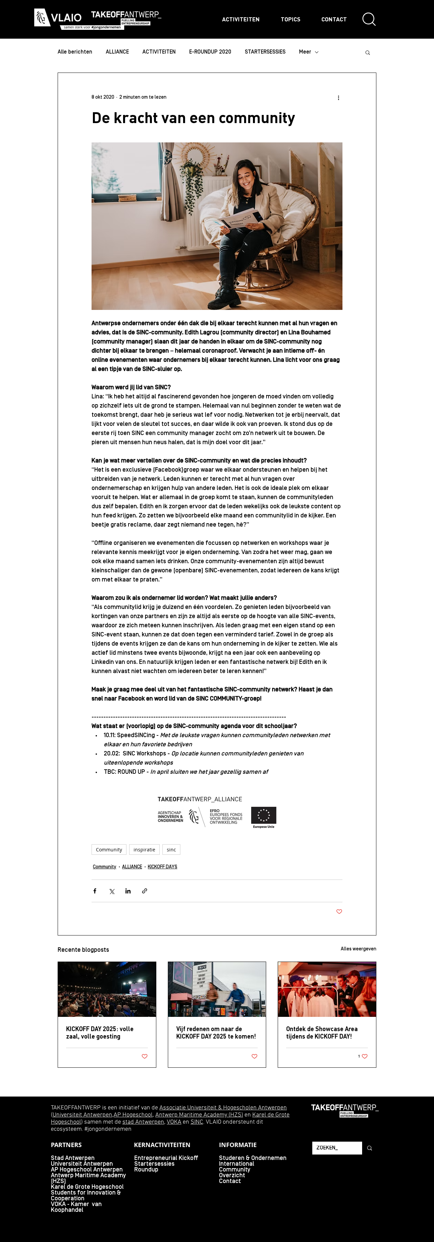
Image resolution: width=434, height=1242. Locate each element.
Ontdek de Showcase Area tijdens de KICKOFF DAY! (322, 1032)
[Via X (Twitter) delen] (111, 891)
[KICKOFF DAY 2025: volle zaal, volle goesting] (107, 989)
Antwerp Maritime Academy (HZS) (199, 1115)
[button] (367, 52)
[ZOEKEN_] (369, 1148)
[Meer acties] (338, 97)
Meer (305, 52)
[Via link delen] (144, 891)
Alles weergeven (358, 949)
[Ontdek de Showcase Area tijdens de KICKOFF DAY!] (327, 989)
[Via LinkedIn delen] (128, 891)
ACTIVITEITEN (159, 52)
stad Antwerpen (143, 1122)
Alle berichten (75, 52)
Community (109, 849)
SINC (197, 1122)
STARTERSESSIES (265, 52)
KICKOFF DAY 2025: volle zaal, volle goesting (100, 1032)
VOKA (174, 1122)
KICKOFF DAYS (162, 867)
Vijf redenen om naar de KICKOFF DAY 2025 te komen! (216, 1032)
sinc (171, 849)
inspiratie (144, 849)
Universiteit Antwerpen (82, 1115)
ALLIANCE (117, 52)
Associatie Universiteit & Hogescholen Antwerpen (223, 1107)
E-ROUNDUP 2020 (210, 52)
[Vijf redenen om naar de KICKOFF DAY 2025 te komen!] (217, 989)
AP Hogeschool (133, 1115)
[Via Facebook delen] (95, 891)
